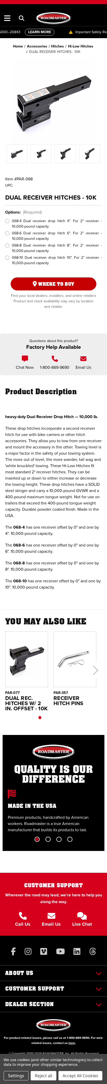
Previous (6, 670)
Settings (16, 1076)
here (72, 1043)
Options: (23, 212)
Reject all (43, 1076)
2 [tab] (48, 839)
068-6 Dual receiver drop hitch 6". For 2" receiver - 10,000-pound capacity (57, 235)
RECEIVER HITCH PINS (69, 701)
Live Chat (82, 924)
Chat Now (25, 367)
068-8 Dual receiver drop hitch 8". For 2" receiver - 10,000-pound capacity (57, 248)
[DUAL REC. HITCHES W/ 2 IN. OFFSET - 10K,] (26, 659)
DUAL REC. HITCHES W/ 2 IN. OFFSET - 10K (26, 703)
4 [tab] (69, 839)
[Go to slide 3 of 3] (61, 717)
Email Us (83, 367)
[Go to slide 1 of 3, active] (40, 717)
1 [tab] (37, 839)
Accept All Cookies (80, 1076)
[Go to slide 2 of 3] (51, 717)
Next (95, 670)
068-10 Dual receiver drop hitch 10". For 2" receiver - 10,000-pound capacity (57, 260)
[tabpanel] (53, 811)
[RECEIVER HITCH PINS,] (75, 659)
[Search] (21, 18)
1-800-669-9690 (54, 367)
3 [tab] (59, 839)
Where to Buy (55, 284)
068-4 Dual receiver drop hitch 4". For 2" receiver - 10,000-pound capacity (57, 223)
